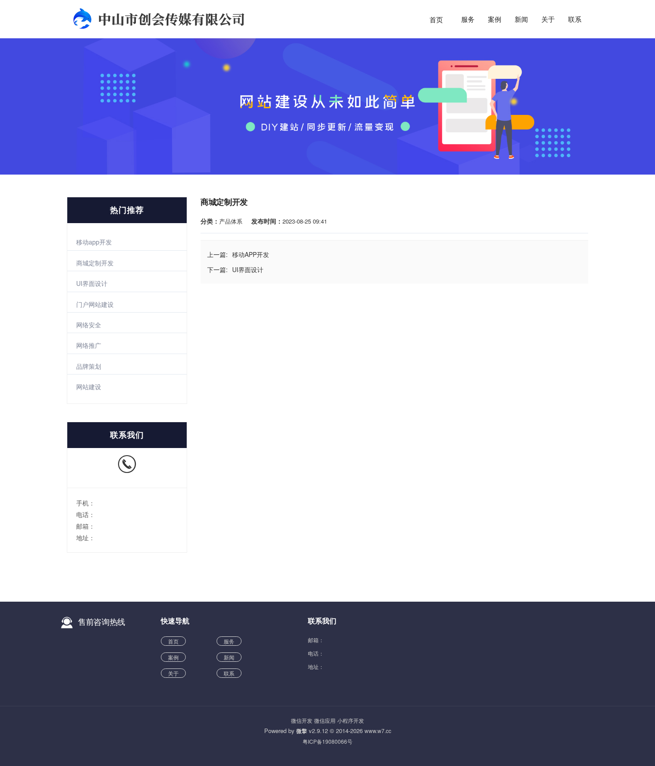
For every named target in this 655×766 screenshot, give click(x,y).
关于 (548, 19)
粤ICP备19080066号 (327, 741)
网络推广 (88, 345)
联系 (574, 19)
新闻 (521, 19)
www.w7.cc (377, 730)
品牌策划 (88, 366)
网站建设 (88, 386)
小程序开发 (350, 720)
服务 (468, 19)
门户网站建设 (95, 304)
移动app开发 (94, 241)
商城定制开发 (95, 262)
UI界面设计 (91, 283)
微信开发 (301, 720)
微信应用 (325, 720)
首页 (436, 19)
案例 (494, 19)
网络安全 (88, 324)
